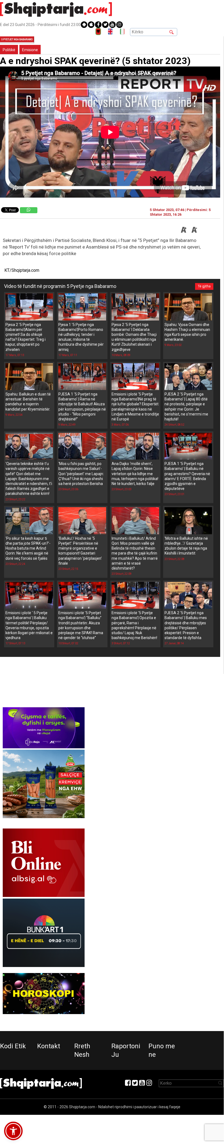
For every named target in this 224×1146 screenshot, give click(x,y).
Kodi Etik (13, 1046)
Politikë (9, 50)
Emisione (30, 50)
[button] (13, 1131)
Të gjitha (204, 286)
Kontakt (48, 1046)
